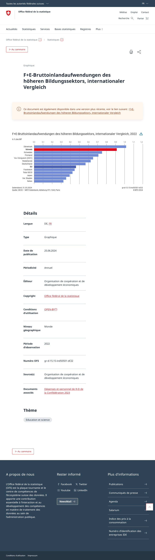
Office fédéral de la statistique (34, 11)
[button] (12, 29)
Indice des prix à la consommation (120, 520)
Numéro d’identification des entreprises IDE (125, 532)
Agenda (113, 501)
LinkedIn (82, 490)
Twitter (83, 484)
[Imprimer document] (131, 51)
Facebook (66, 484)
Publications (116, 484)
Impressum (32, 555)
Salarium (114, 510)
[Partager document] (139, 51)
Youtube (65, 490)
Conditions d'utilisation (15, 555)
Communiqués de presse (123, 493)
